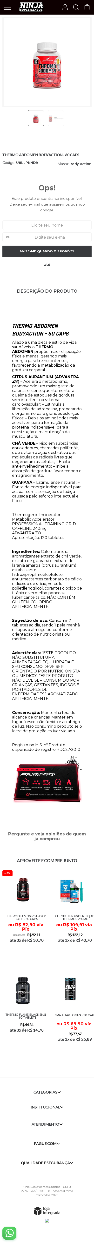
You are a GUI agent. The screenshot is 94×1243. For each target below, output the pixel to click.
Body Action (81, 164)
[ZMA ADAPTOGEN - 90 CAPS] (71, 1011)
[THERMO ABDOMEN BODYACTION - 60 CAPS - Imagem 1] (36, 118)
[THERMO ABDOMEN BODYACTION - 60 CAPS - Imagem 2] (56, 118)
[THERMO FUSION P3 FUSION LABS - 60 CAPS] (23, 913)
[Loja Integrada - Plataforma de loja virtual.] (47, 1211)
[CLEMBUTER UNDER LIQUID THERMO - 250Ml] (71, 913)
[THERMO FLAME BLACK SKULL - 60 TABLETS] (23, 1011)
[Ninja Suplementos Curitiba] (31, 6)
